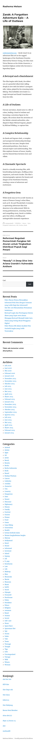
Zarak (25, 225)
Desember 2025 (10, 378)
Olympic (8, 592)
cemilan (7, 484)
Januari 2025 (9, 402)
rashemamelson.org (9, 53)
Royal (7, 613)
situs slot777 (7, 715)
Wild (6, 659)
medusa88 (6, 731)
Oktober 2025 (10, 384)
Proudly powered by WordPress (24, 738)
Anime (7, 450)
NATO (7, 587)
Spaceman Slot (10, 628)
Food (6, 520)
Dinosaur (8, 502)
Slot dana (6, 695)
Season (7, 615)
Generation (9, 528)
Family (7, 509)
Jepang (7, 556)
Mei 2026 (8, 371)
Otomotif (8, 595)
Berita (7, 465)
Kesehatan (8, 564)
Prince (7, 605)
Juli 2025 (8, 386)
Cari (4, 280)
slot (4, 726)
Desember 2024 (10, 404)
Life (17, 225)
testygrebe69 (9, 223)
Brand (7, 473)
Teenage (8, 644)
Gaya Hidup (9, 525)
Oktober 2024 (10, 409)
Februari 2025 (10, 399)
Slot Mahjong (8, 705)
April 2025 (8, 394)
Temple (7, 646)
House (7, 546)
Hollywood (8, 540)
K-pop (7, 561)
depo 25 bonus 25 (9, 721)
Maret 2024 (9, 428)
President (8, 603)
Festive (7, 515)
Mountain (8, 577)
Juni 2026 (8, 368)
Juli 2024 (8, 417)
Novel (7, 590)
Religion (8, 608)
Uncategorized (10, 654)
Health (7, 530)
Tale (6, 639)
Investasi (8, 551)
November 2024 (10, 407)
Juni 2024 (8, 420)
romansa (8, 610)
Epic (29, 223)
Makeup (8, 571)
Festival (7, 512)
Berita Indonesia (11, 468)
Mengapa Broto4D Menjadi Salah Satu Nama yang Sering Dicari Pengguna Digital (18, 320)
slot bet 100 (7, 679)
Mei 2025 (8, 391)
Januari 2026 (9, 376)
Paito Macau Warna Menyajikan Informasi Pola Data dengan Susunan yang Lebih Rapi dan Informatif (18, 302)
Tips (6, 649)
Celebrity (8, 481)
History (7, 538)
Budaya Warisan (10, 476)
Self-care (8, 621)
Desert (7, 499)
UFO (6, 652)
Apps (6, 452)
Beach (7, 460)
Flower (7, 517)
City (6, 489)
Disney (7, 507)
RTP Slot (6, 684)
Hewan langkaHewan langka (15, 535)
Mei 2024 (8, 422)
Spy (6, 631)
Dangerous (9, 494)
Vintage (7, 657)
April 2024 (8, 425)
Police (7, 600)
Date (6, 496)
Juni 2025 (8, 389)
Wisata (7, 662)
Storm (7, 634)
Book (6, 471)
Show (7, 623)
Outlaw (21, 225)
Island (7, 553)
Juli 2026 (8, 365)
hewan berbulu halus (12, 533)
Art (6, 455)
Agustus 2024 (10, 415)
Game (7, 522)
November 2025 (10, 381)
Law (6, 566)
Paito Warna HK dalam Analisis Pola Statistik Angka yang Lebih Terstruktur (18, 328)
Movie (24, 223)
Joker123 (6, 700)
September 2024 (11, 412)
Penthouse (8, 597)
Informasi (8, 548)
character (8, 486)
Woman (7, 665)
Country (8, 491)
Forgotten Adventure (9, 225)
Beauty (7, 463)
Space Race (9, 626)
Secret (7, 618)
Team (7, 641)
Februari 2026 (10, 373)
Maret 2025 (9, 397)
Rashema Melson (12, 6)
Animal (7, 447)
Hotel (7, 543)
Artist (7, 458)
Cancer (7, 478)
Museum (8, 582)
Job (6, 559)
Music (7, 584)
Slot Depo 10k (8, 690)
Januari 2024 (9, 433)
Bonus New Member (10, 710)
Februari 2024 (10, 430)
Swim (7, 636)
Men (6, 574)
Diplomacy (8, 504)
